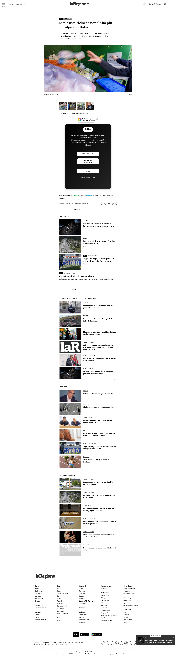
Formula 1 (60, 601)
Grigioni (37, 601)
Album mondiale (62, 613)
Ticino (37, 588)
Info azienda (127, 620)
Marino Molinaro (81, 113)
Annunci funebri (78, 642)
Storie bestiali (105, 603)
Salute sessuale (106, 620)
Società (81, 596)
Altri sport (60, 603)
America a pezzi (40, 620)
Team (125, 622)
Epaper (159, 4)
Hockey (59, 588)
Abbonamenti (38, 642)
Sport (59, 586)
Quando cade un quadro (109, 615)
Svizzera (38, 605)
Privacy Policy (39, 644)
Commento (83, 615)
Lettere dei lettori (106, 586)
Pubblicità (70, 642)
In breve (126, 617)
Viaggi (103, 598)
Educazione (127, 591)
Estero (37, 612)
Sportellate (60, 608)
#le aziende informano (130, 605)
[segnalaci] (144, 4)
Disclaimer (46, 642)
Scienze (82, 593)
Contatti (60, 642)
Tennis (59, 598)
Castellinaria (83, 603)
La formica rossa (84, 620)
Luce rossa (60, 611)
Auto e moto (105, 610)
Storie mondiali (62, 606)
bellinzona (62, 203)
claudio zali (69, 203)
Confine (37, 615)
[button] (103, 643)
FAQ (64, 642)
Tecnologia (105, 600)
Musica (81, 598)
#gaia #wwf (127, 600)
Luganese (38, 596)
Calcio (59, 591)
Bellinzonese (39, 591)
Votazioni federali (40, 608)
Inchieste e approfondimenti (106, 595)
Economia (83, 608)
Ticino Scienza (128, 586)
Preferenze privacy (62, 644)
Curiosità (104, 605)
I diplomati (104, 613)
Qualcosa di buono (129, 593)
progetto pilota (84, 203)
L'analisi (81, 617)
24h (124, 612)
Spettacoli (82, 586)
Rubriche (104, 593)
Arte (58, 620)
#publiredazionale (129, 603)
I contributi (82, 622)
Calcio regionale (62, 593)
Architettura (105, 608)
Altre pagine (128, 610)
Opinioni (82, 612)
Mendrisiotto (39, 598)
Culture (60, 618)
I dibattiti (104, 588)
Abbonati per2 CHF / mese (88, 161)
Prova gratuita (88, 154)
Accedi (88, 171)
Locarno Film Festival (86, 601)
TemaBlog (127, 598)
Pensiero (82, 591)
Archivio (126, 615)
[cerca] (137, 4)
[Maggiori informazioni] (97, 119)
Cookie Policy (50, 644)
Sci (58, 596)
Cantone (38, 586)
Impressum (53, 642)
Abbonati (151, 4)
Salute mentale (106, 618)
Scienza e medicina (129, 588)
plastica (76, 203)
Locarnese (38, 593)
